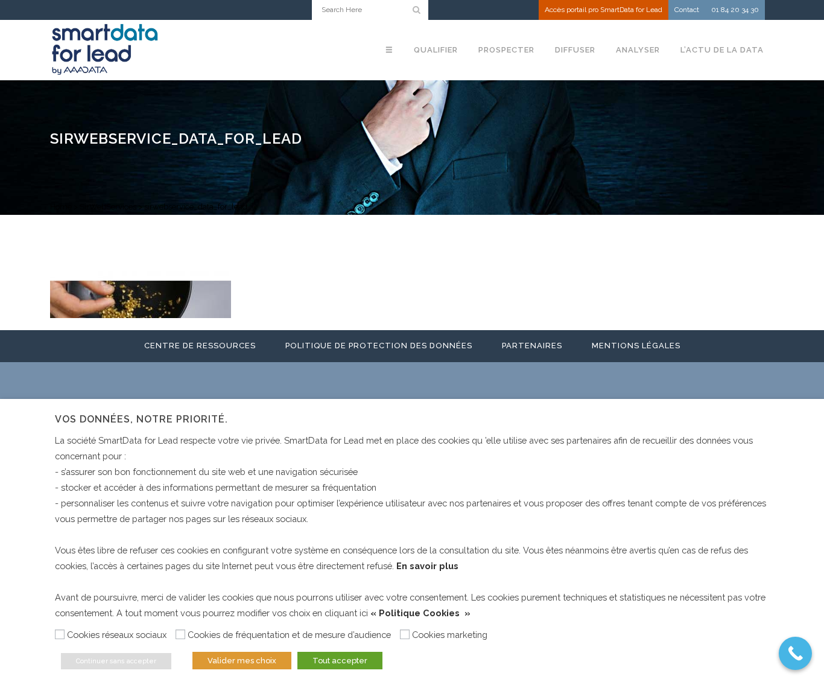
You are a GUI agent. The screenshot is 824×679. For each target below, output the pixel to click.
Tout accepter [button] (339, 660)
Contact (686, 9)
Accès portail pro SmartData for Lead (603, 9)
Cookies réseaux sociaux (116, 635)
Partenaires (532, 345)
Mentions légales (636, 345)
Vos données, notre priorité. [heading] (141, 419)
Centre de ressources (200, 345)
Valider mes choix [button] (242, 660)
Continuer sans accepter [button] (116, 661)
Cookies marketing (449, 635)
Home (61, 206)
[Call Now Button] (795, 653)
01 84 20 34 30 (735, 9)
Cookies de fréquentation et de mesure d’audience (289, 635)
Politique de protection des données (378, 345)
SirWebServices (108, 206)
